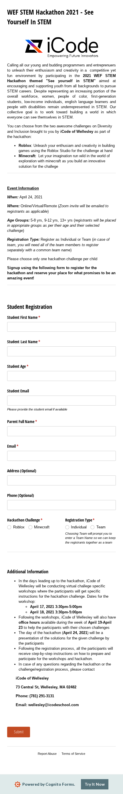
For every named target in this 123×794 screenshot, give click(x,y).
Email (19, 446)
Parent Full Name (28, 421)
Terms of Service (73, 753)
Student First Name (30, 317)
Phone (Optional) (20, 495)
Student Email (18, 391)
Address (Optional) (21, 470)
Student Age (24, 366)
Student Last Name (30, 341)
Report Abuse (47, 753)
